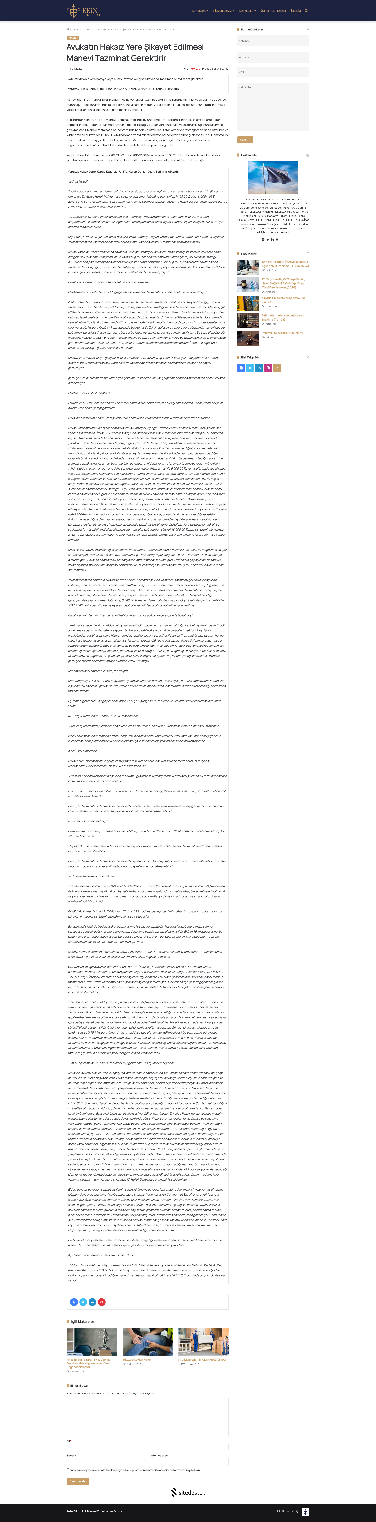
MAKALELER (246, 11)
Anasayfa (75, 29)
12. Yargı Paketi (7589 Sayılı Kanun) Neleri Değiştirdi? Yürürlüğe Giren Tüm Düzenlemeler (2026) (284, 283)
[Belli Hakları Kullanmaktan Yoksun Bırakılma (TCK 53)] (248, 320)
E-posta (72, 1455)
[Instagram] (278, 239)
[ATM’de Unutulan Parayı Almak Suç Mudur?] (248, 303)
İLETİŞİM (296, 11)
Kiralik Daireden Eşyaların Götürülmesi (202, 1359)
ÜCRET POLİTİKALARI (273, 11)
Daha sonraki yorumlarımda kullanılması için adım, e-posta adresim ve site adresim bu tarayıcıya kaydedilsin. (135, 1470)
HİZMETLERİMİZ (222, 11)
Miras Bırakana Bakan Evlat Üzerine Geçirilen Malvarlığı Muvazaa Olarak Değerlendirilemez (89, 1363)
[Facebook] (74, 1302)
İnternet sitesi (159, 1455)
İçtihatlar (89, 29)
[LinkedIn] (92, 1302)
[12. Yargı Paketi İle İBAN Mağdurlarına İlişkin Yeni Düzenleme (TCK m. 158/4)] (248, 267)
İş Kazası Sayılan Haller (137, 1359)
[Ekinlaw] (282, 239)
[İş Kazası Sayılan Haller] (148, 1342)
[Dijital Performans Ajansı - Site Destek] (188, 1492)
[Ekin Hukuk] (84, 11)
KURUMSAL (199, 11)
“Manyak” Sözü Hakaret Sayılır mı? (283, 333)
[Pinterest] (102, 1302)
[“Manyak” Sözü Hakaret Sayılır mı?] (248, 338)
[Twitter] (83, 1302)
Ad (69, 1440)
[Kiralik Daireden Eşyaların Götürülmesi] (203, 1342)
